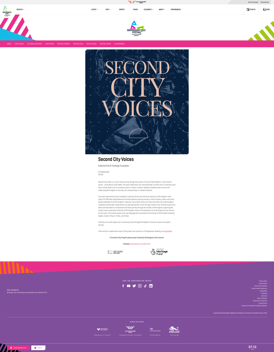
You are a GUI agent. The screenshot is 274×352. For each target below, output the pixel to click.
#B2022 (148, 281)
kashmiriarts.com (137, 244)
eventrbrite (168, 231)
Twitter (148, 244)
